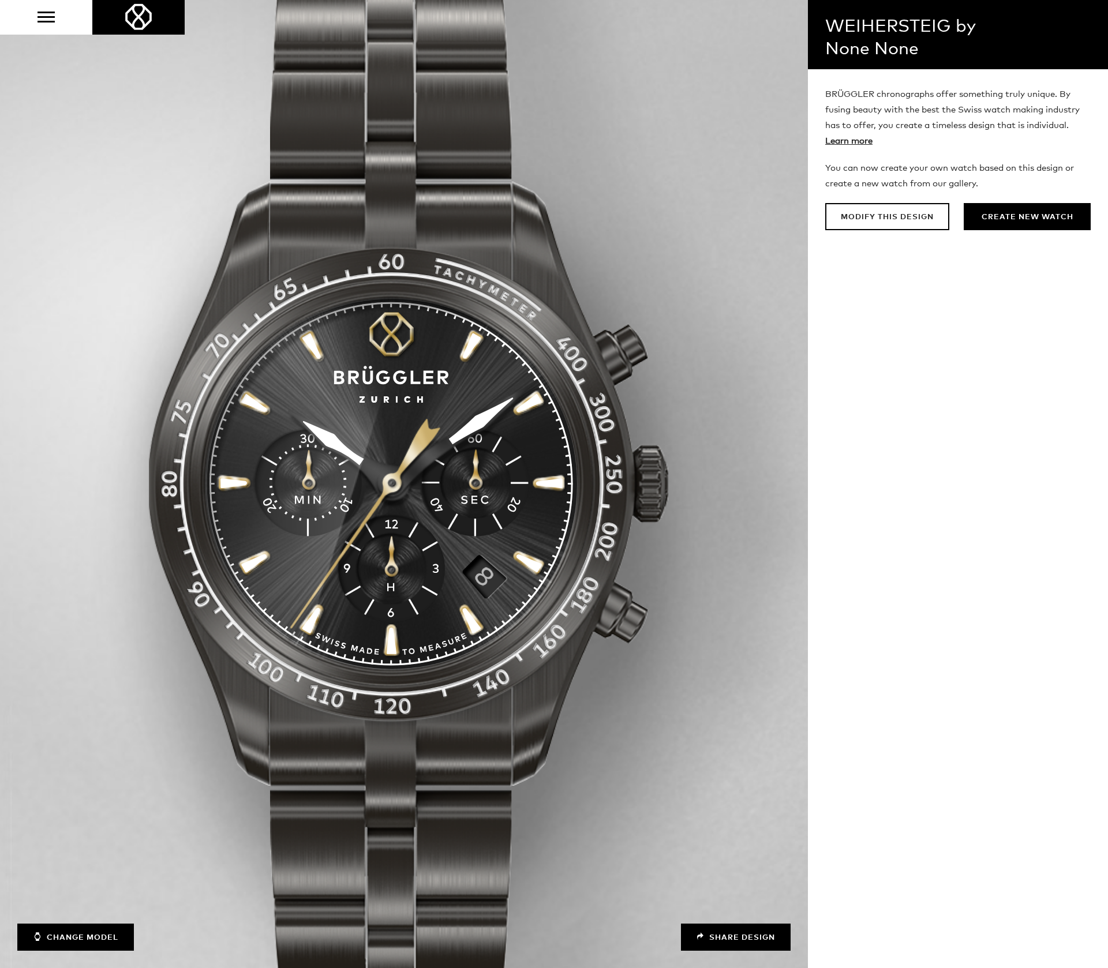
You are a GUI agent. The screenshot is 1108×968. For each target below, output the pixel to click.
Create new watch (1027, 217)
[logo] (138, 17)
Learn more (849, 141)
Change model (81, 937)
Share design (741, 937)
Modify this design (887, 217)
